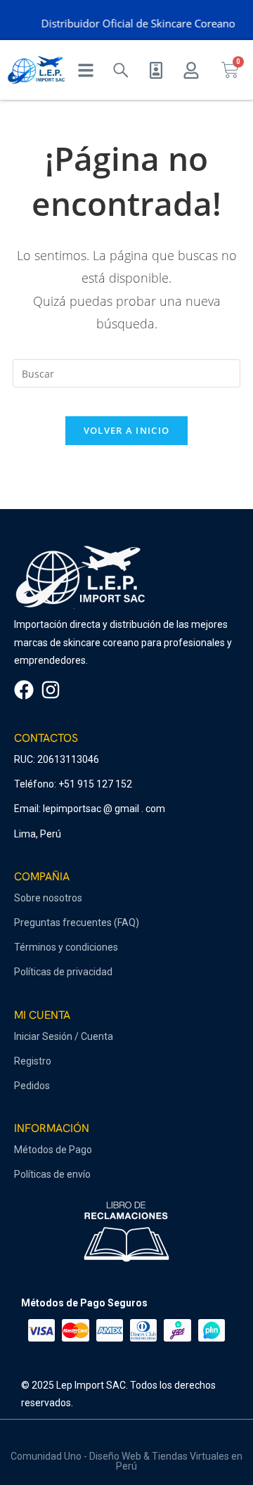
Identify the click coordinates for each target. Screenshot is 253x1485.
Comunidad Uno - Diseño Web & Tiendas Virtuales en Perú (126, 1461)
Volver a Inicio (127, 430)
